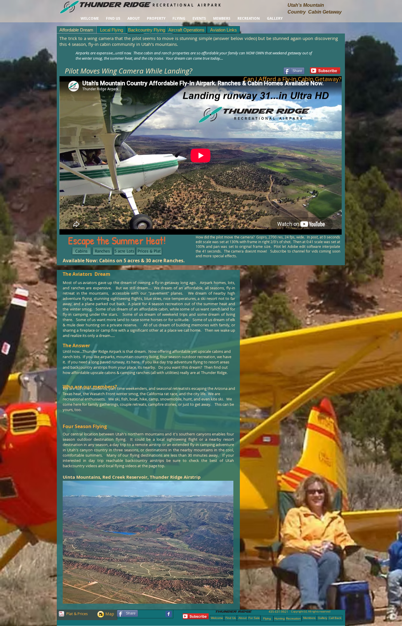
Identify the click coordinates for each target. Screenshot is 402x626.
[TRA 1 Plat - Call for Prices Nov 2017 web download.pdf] (61, 615)
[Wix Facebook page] (168, 614)
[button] (156, 18)
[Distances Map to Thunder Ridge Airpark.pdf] (100, 615)
